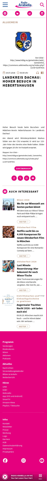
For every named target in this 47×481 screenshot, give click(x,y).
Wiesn (5, 352)
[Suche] (42, 4)
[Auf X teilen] (20, 178)
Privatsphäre (8, 451)
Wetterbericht (9, 377)
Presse (5, 429)
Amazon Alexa (9, 402)
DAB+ (5, 390)
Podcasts (7, 358)
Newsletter (7, 426)
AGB (4, 442)
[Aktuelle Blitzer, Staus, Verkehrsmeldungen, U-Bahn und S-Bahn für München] (29, 13)
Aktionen (7, 355)
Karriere (6, 439)
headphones (37, 72)
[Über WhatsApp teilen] (26, 178)
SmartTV (6, 399)
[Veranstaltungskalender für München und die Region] (42, 13)
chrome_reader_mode (42, 72)
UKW (5, 386)
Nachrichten (8, 368)
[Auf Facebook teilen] (14, 178)
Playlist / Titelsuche (11, 405)
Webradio (7, 393)
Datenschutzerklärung (12, 445)
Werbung (7, 433)
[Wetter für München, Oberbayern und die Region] (17, 13)
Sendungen (8, 346)
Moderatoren (8, 349)
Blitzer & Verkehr (10, 374)
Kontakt (6, 423)
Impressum (8, 448)
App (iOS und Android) (12, 396)
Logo (5, 436)
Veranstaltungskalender (13, 371)
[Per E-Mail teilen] (33, 178)
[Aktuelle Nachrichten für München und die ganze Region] (5, 13)
